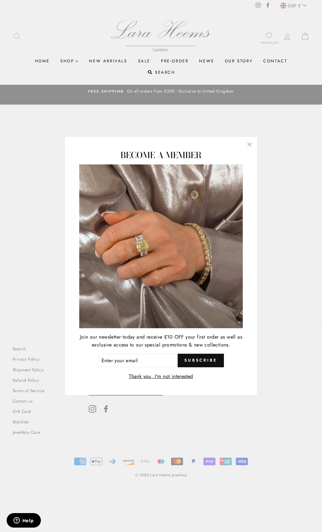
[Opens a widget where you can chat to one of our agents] (23, 521)
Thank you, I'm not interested (161, 376)
